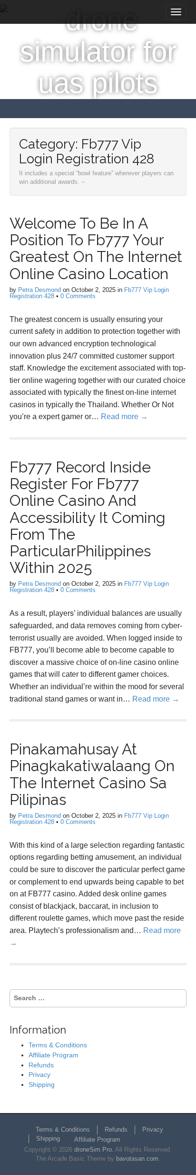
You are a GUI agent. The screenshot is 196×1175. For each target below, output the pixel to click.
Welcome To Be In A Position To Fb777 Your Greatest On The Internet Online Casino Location (96, 248)
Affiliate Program (53, 1055)
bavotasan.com (137, 1158)
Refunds (41, 1065)
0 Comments (78, 296)
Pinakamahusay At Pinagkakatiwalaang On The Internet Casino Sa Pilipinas (92, 774)
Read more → (124, 416)
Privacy (39, 1074)
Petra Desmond (39, 289)
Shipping (42, 1084)
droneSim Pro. (94, 1149)
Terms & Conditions (58, 1045)
